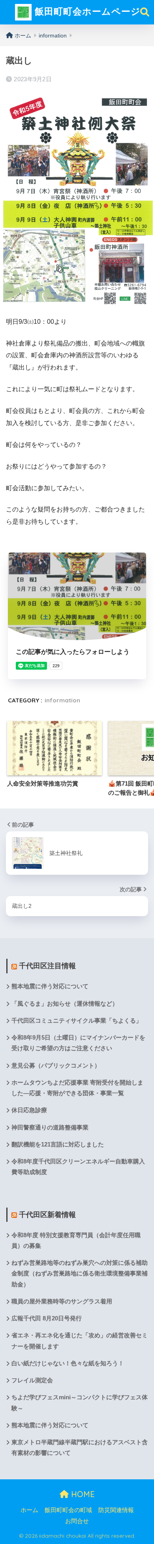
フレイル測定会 (32, 1380)
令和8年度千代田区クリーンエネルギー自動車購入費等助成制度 (78, 1166)
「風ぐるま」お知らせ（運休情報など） (64, 1004)
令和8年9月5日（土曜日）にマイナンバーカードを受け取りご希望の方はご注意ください (78, 1042)
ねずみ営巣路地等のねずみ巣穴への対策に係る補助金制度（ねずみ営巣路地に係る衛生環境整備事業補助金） (79, 1273)
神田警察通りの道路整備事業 (49, 1127)
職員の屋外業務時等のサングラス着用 (61, 1301)
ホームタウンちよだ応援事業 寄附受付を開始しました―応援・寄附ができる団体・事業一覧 (77, 1087)
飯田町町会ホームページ (86, 11)
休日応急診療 (29, 1110)
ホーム (29, 1510)
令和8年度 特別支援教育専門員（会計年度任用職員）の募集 (76, 1240)
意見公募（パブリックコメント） (55, 1065)
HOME (82, 1494)
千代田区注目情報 (47, 966)
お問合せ (77, 1521)
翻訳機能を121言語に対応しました (57, 1144)
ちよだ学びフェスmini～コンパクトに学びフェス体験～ (79, 1402)
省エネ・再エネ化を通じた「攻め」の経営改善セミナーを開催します (79, 1340)
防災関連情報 (116, 1510)
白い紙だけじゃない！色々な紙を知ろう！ (67, 1363)
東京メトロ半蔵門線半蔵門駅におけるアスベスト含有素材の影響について (79, 1447)
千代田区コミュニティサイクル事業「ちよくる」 (76, 1021)
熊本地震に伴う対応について (49, 986)
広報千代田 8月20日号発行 (46, 1318)
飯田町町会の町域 (68, 1510)
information (62, 700)
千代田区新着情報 (47, 1215)
